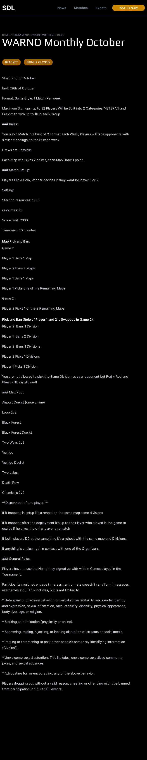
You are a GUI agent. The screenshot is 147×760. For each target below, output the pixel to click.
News (61, 8)
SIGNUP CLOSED (38, 62)
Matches (81, 8)
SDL (8, 7)
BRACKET (11, 62)
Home (5, 35)
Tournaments (20, 35)
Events (101, 8)
